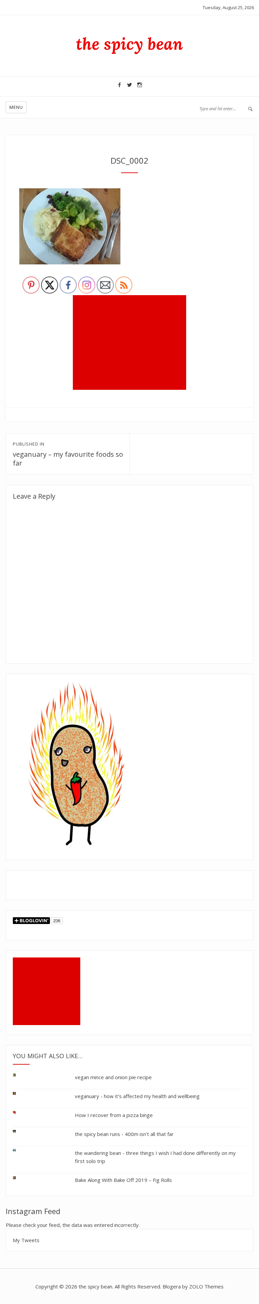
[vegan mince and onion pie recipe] (19, 1076)
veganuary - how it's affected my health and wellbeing (137, 1096)
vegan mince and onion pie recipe (113, 1077)
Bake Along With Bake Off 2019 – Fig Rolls (123, 1180)
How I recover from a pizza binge (114, 1115)
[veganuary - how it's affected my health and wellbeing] (19, 1093)
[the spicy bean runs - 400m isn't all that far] (19, 1131)
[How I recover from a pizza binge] (19, 1112)
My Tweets (26, 1240)
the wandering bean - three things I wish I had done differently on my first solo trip (155, 1156)
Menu (16, 107)
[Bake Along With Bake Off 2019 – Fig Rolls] (19, 1176)
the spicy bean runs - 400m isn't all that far (124, 1134)
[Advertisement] (131, 343)
